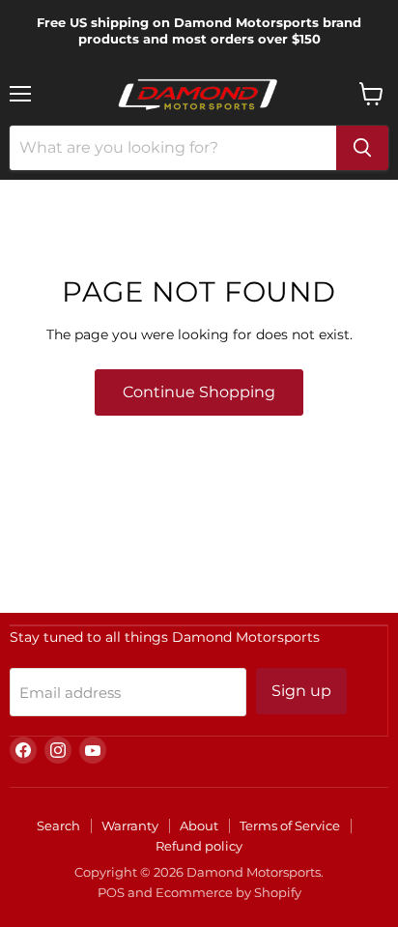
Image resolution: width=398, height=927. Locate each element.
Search (58, 825)
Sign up (301, 690)
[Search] (362, 148)
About (199, 825)
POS (111, 892)
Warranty (129, 825)
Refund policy (199, 846)
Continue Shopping (199, 392)
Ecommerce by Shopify (228, 892)
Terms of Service (290, 825)
